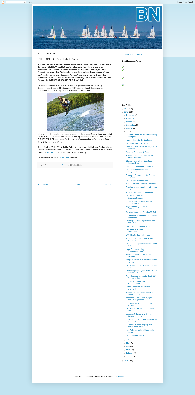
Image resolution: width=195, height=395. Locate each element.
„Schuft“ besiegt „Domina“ (136, 336)
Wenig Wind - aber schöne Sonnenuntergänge (136, 197)
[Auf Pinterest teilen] (80, 165)
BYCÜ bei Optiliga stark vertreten (139, 235)
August (129, 128)
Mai (128, 343)
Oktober (129, 122)
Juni (128, 340)
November (130, 118)
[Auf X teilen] (75, 165)
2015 (126, 361)
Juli (127, 132)
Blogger (121, 377)
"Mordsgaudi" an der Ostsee (137, 180)
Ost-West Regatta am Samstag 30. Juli (141, 212)
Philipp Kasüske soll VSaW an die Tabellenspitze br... (139, 202)
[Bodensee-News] (123, 68)
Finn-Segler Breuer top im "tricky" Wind (141, 166)
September (130, 125)
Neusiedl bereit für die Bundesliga (139, 140)
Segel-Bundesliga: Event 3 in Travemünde (137, 208)
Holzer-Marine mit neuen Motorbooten (141, 226)
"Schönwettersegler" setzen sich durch (141, 184)
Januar (129, 357)
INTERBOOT (52, 152)
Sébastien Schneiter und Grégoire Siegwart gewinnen (139, 315)
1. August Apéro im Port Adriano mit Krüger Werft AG (139, 157)
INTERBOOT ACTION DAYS (137, 143)
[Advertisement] (75, 176)
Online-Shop (64, 158)
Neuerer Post (43, 185)
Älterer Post (107, 185)
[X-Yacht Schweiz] (123, 79)
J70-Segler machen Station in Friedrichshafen (137, 282)
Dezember (130, 115)
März (128, 350)
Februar (129, 353)
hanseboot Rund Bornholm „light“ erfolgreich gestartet (139, 299)
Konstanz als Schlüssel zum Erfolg (139, 193)
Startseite (76, 185)
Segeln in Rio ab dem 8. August (138, 152)
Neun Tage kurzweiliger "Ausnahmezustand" (135, 250)
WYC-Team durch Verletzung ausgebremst (137, 171)
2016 (126, 112)
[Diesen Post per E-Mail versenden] (69, 165)
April (128, 346)
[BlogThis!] (72, 165)
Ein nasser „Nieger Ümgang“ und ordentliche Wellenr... (139, 326)
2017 (126, 109)
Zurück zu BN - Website (133, 54)
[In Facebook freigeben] (77, 165)
